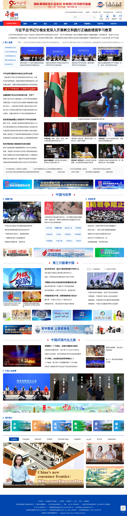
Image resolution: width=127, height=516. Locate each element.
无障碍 (123, 512)
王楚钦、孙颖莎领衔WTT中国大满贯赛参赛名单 (19, 113)
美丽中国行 (109, 172)
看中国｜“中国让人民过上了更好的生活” (58, 300)
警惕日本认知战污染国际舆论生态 (99, 234)
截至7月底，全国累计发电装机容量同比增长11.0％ (20, 123)
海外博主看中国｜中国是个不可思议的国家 (59, 286)
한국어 (99, 439)
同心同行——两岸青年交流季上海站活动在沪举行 (20, 106)
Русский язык (63, 439)
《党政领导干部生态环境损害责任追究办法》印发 (20, 77)
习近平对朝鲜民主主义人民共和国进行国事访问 (47, 169)
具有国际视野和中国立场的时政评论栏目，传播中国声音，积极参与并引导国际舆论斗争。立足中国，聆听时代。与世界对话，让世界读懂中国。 (63, 219)
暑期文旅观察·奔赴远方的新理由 (55, 119)
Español (77, 439)
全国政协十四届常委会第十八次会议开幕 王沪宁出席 (100, 38)
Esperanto (112, 439)
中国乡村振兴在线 (108, 12)
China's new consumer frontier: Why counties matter (25, 485)
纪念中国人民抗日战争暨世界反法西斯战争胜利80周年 (22, 172)
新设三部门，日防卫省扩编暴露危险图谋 (102, 230)
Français (26, 439)
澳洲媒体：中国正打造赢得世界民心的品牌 (103, 304)
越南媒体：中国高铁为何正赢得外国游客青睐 (103, 300)
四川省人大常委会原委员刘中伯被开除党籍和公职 (20, 110)
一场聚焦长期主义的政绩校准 (15, 238)
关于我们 (40, 501)
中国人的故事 (10, 371)
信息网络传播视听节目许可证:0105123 (36, 510)
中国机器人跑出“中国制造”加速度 (98, 287)
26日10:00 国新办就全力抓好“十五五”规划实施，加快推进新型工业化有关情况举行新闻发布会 (91, 42)
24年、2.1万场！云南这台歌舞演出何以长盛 (17, 364)
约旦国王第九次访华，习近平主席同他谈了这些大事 (62, 35)
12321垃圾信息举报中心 (54, 504)
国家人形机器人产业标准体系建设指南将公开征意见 (21, 134)
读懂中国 (9, 199)
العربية (88, 439)
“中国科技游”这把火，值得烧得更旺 (17, 234)
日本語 (49, 439)
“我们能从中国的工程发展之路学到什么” (58, 273)
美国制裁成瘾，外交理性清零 (98, 242)
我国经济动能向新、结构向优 (15, 242)
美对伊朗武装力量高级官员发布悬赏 (17, 144)
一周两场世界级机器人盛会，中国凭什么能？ (18, 220)
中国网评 (78, 228)
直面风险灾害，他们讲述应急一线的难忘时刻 (19, 398)
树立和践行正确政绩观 (93, 172)
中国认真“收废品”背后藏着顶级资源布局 (18, 226)
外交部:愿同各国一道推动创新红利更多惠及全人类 (20, 81)
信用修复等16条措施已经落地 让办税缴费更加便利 (20, 138)
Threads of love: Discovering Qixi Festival (100, 461)
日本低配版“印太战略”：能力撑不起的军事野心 (102, 220)
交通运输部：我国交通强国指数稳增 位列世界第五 (20, 84)
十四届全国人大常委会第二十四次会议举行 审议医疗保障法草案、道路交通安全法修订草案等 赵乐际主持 (45, 38)
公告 (75, 501)
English (14, 439)
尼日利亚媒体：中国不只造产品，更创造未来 (60, 290)
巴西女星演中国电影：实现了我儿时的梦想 (103, 292)
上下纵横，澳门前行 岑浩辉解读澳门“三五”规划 (61, 362)
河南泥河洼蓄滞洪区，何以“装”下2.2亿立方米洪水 (62, 350)
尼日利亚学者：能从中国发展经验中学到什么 (61, 269)
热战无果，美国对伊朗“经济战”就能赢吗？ (102, 226)
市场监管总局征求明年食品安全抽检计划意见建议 (20, 130)
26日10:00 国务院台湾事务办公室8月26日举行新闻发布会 (41, 42)
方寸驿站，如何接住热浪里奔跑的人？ (59, 358)
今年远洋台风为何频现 (18, 102)
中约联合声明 (39, 35)
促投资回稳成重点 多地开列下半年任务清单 (19, 119)
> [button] (122, 42)
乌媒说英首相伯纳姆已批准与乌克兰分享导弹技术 (20, 162)
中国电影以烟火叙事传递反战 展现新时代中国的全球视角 (31, 305)
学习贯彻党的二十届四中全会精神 (16, 169)
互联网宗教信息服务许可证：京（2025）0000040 (62, 510)
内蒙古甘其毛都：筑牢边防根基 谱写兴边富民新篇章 (63, 354)
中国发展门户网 (96, 12)
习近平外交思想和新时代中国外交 (74, 12)
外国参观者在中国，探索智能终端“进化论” (60, 296)
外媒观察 (7, 287)
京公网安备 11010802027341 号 (84, 507)
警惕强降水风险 (32, 102)
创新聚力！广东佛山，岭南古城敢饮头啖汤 (61, 346)
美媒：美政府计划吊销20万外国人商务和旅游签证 (20, 151)
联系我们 (69, 501)
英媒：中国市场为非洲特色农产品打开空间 (59, 277)
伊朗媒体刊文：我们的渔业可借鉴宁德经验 (59, 304)
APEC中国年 (75, 172)
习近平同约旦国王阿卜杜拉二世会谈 (21, 35)
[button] (122, 94)
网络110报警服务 (41, 504)
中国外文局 (119, 12)
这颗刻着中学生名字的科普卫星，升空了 (18, 95)
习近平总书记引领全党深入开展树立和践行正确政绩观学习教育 (63, 30)
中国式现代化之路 (63, 340)
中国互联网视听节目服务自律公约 (25, 504)
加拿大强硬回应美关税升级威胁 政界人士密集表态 (20, 155)
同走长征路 (61, 172)
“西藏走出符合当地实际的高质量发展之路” (60, 282)
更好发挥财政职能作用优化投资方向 (17, 230)
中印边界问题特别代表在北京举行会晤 (17, 73)
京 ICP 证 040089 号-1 (40, 507)
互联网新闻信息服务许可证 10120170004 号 (61, 507)
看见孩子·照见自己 (77, 160)
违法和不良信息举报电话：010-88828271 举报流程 (96, 504)
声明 (80, 501)
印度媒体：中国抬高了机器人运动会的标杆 (103, 296)
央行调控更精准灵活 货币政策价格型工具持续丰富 (20, 127)
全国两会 (48, 172)
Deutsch (38, 439)
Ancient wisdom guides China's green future (101, 485)
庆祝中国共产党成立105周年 (102, 169)
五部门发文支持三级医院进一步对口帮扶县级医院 (20, 99)
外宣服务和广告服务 (51, 501)
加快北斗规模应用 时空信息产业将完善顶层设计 (61, 366)
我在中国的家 (48, 160)
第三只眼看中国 (63, 263)
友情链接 (86, 501)
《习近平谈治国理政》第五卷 (78, 169)
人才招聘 (61, 501)
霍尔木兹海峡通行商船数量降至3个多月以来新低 (20, 148)
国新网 (87, 12)
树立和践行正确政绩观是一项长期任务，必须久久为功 (99, 35)
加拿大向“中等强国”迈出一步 (97, 238)
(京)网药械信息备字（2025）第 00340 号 (90, 510)
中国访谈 (47, 138)
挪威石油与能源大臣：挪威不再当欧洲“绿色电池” (20, 159)
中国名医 (101, 138)
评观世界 (92, 199)
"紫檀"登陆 (6, 102)
